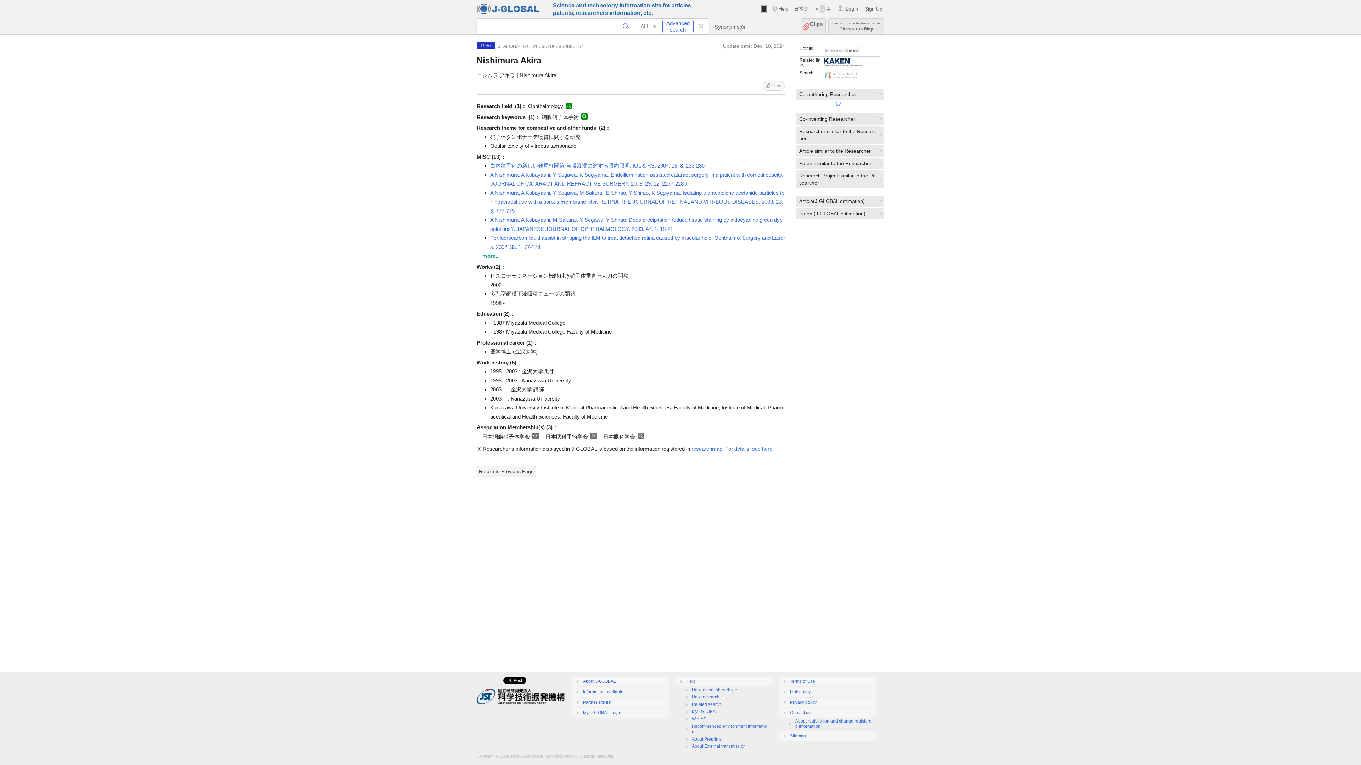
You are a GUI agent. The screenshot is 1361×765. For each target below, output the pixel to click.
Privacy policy (803, 702)
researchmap (706, 449)
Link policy (800, 692)
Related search (706, 704)
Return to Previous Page (506, 471)
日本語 (801, 9)
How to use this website (714, 689)
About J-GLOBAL (599, 681)
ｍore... (491, 256)
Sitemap (798, 735)
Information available (603, 692)
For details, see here (748, 449)
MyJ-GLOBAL (705, 711)
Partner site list (597, 702)
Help (783, 9)
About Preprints (707, 739)
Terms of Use (802, 681)
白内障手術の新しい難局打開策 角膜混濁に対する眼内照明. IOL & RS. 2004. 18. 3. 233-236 (597, 166)
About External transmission (719, 746)
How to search (705, 697)
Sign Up (874, 9)
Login (852, 9)
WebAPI (699, 718)
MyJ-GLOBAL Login (602, 712)
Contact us (800, 712)
